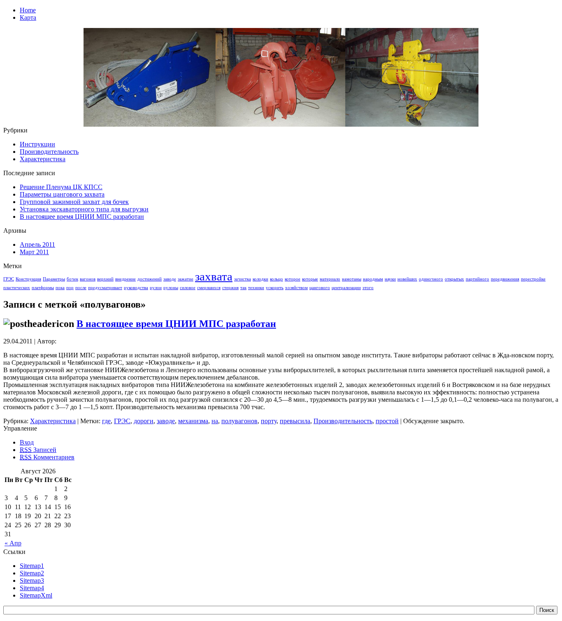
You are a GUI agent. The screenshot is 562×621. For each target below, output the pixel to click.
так (243, 287)
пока (60, 287)
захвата (213, 276)
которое (292, 279)
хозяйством (296, 287)
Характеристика (42, 158)
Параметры (54, 279)
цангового (319, 287)
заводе (169, 279)
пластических (16, 287)
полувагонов (239, 420)
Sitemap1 (32, 565)
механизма (193, 420)
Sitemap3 (32, 580)
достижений (149, 279)
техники (256, 287)
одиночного (431, 279)
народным (373, 279)
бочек (72, 279)
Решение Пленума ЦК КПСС (61, 186)
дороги (143, 420)
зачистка (242, 279)
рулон (156, 287)
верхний (105, 279)
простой (387, 420)
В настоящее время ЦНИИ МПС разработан (82, 216)
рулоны (170, 287)
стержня (230, 287)
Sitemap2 (32, 573)
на (214, 420)
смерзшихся (209, 287)
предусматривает (105, 287)
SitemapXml (36, 595)
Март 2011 (34, 251)
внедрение (125, 279)
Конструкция (28, 279)
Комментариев (47, 457)
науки (390, 279)
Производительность (49, 151)
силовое (187, 287)
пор (70, 287)
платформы (43, 287)
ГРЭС (8, 279)
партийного (477, 279)
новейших (407, 279)
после (80, 287)
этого (368, 287)
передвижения (505, 279)
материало (330, 279)
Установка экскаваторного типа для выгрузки (84, 209)
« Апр (13, 543)
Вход (27, 442)
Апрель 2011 (37, 244)
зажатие (185, 279)
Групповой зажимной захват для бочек (74, 201)
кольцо (276, 279)
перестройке (533, 279)
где (106, 420)
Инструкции (37, 144)
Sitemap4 (32, 587)
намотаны (351, 279)
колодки (260, 279)
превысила (295, 420)
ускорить (274, 287)
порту (268, 420)
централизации (346, 287)
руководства (136, 287)
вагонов (87, 279)
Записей (38, 449)
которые (310, 279)
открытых (454, 279)
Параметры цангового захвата (62, 194)
